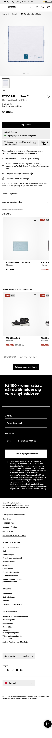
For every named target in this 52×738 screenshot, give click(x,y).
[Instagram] (8, 670)
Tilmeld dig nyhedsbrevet (26, 453)
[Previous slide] (4, 43)
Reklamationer (9, 562)
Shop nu (31, 2)
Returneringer (8, 555)
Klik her (33, 470)
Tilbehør (14, 14)
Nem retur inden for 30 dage (17, 179)
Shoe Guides (8, 569)
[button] (26, 134)
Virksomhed (7, 594)
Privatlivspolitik (9, 620)
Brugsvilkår (7, 627)
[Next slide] (45, 43)
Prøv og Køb (44, 143)
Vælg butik (32, 136)
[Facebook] (4, 670)
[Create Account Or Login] (37, 7)
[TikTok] (12, 670)
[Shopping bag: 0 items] (48, 7)
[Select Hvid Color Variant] (5, 83)
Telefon (9, 434)
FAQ (4, 551)
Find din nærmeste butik (12, 558)
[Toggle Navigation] (3, 7)
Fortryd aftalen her (10, 576)
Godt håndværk (9, 597)
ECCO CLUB (19, 159)
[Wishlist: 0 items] (43, 7)
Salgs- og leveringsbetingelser (11, 631)
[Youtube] (16, 670)
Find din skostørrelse (11, 572)
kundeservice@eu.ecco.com (14, 535)
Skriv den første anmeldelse (26, 367)
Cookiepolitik (8, 623)
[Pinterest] (21, 670)
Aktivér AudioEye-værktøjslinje (15, 642)
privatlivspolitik (30, 484)
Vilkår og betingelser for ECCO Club (12, 637)
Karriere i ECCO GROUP (12, 604)
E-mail (8, 416)
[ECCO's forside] (12, 7)
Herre (4, 14)
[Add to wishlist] (48, 97)
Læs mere (32, 153)
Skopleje (6, 565)
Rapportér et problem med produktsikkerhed (13, 580)
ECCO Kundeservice (11, 548)
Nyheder (6, 601)
